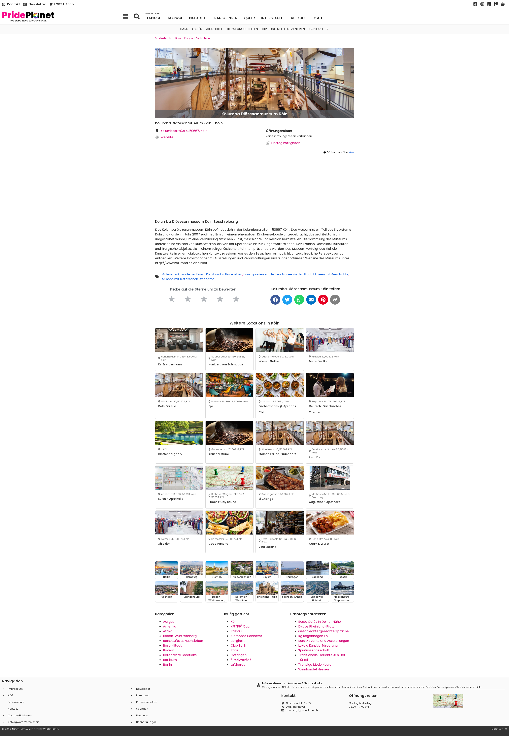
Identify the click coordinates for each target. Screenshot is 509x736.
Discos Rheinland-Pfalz (316, 626)
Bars (184, 29)
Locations (175, 38)
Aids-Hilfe (214, 29)
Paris (234, 650)
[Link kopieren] (335, 300)
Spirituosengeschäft (314, 650)
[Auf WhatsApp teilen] (299, 300)
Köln (351, 152)
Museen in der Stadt (297, 274)
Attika (167, 631)
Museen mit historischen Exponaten (188, 279)
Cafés (197, 29)
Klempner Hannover (246, 636)
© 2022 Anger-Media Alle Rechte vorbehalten (30, 729)
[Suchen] (138, 16)
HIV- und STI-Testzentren (283, 29)
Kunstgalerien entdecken (262, 274)
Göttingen (239, 655)
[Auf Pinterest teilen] (323, 300)
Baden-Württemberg (180, 636)
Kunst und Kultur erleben (224, 274)
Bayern (168, 650)
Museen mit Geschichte (331, 274)
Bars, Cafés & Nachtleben (183, 640)
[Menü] (126, 16)
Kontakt (316, 29)
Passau (236, 631)
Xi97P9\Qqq (240, 626)
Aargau (168, 621)
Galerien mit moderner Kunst (183, 274)
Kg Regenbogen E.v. (313, 636)
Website (166, 137)
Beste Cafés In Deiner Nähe (319, 621)
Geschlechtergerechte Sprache (323, 631)
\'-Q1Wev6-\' (241, 660)
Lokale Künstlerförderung (318, 645)
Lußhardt (238, 664)
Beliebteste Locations (180, 655)
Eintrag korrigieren (285, 143)
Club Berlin (239, 645)
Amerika (169, 626)
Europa (188, 38)
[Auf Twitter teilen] (287, 300)
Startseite (160, 38)
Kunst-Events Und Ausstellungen (323, 640)
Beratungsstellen (242, 29)
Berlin (167, 664)
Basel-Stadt (172, 645)
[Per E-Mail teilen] (311, 300)
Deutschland (204, 38)
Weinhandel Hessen (313, 669)
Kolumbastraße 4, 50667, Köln (183, 131)
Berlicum (170, 660)
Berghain (238, 640)
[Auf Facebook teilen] (275, 300)
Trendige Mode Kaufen (315, 664)
